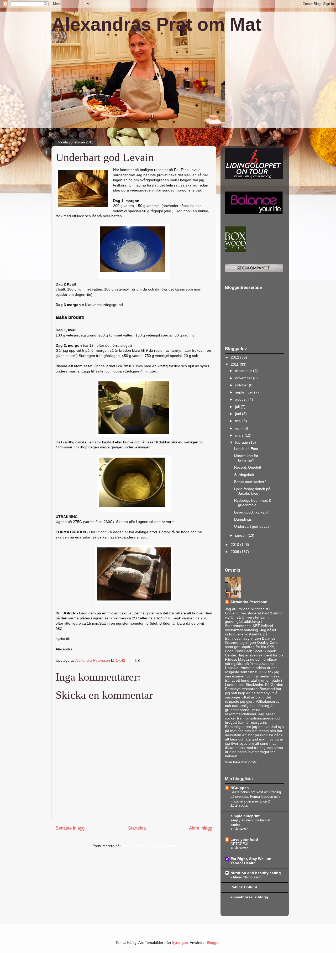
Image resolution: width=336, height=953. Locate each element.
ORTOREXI (239, 844)
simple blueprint (245, 816)
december (244, 371)
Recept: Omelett (247, 467)
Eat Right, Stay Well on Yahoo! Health (250, 861)
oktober (242, 385)
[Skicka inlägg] (137, 660)
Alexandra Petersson (248, 602)
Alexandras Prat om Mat (156, 24)
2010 (235, 544)
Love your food (244, 839)
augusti (241, 399)
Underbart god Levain (252, 526)
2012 (235, 357)
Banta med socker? (250, 482)
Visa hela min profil (240, 762)
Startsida (137, 828)
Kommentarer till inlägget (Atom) (149, 846)
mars (240, 435)
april (239, 428)
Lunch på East (246, 449)
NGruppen (239, 788)
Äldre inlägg (200, 828)
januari (241, 535)
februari (242, 442)
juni (238, 414)
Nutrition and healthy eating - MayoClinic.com (255, 875)
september (244, 392)
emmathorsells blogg (249, 897)
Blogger (213, 942)
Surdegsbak (244, 475)
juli (238, 407)
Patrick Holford (243, 887)
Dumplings (243, 519)
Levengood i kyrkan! (251, 512)
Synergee (180, 942)
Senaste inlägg (70, 828)
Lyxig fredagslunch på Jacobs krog (252, 491)
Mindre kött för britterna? (246, 458)
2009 (235, 552)
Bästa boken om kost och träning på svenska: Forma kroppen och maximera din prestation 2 (255, 796)
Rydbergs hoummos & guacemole (252, 502)
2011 (235, 364)
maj (238, 421)
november (244, 378)
